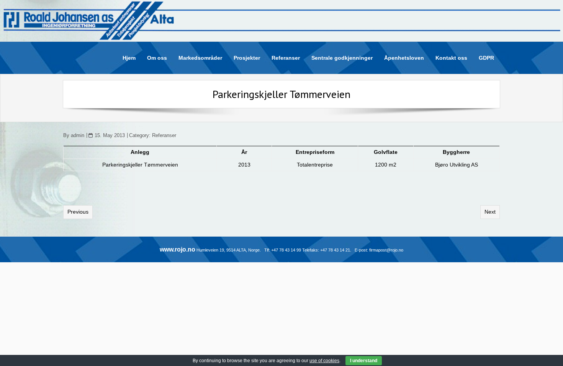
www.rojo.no (177, 249)
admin (77, 135)
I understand (363, 360)
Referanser (164, 135)
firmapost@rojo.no (386, 250)
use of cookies (324, 360)
